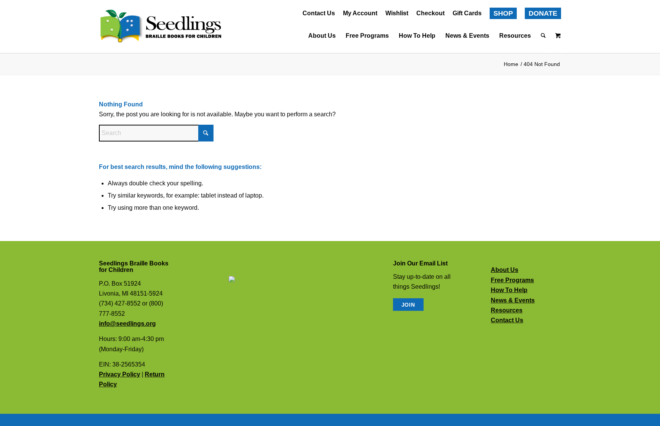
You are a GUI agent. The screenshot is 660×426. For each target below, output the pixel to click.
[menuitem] (319, 13)
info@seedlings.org (127, 323)
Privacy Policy (119, 374)
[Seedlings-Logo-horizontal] (160, 27)
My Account (360, 13)
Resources (506, 310)
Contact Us (318, 13)
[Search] (541, 36)
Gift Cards (467, 13)
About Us (504, 270)
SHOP (503, 13)
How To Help (509, 290)
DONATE (543, 13)
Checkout (430, 13)
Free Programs (512, 280)
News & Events (513, 300)
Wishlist (396, 13)
